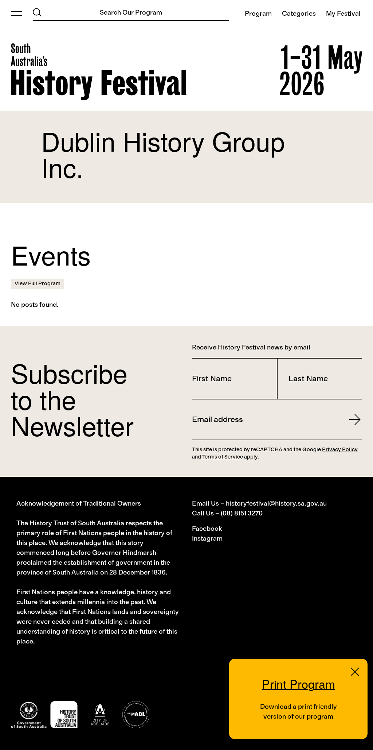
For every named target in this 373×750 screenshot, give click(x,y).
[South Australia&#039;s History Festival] (98, 71)
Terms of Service (222, 456)
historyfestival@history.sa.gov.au (276, 503)
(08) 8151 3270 (242, 513)
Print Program (298, 683)
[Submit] (37, 12)
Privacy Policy (340, 449)
